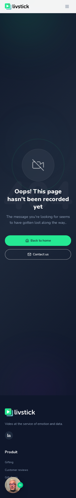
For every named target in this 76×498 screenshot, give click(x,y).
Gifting (9, 462)
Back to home (41, 240)
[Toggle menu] (67, 6)
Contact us (41, 254)
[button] (13, 485)
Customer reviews (16, 470)
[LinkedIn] (9, 435)
